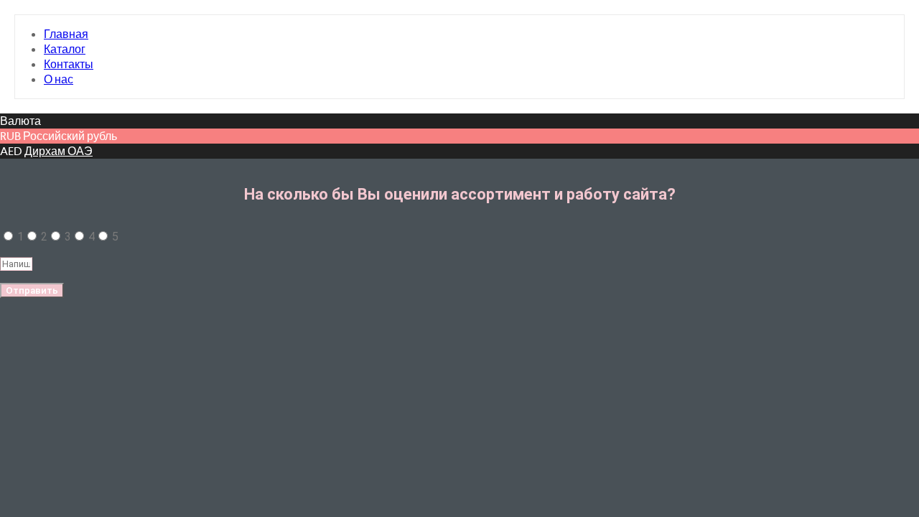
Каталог (64, 49)
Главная (66, 34)
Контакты (68, 64)
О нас (58, 79)
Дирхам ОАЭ (58, 151)
